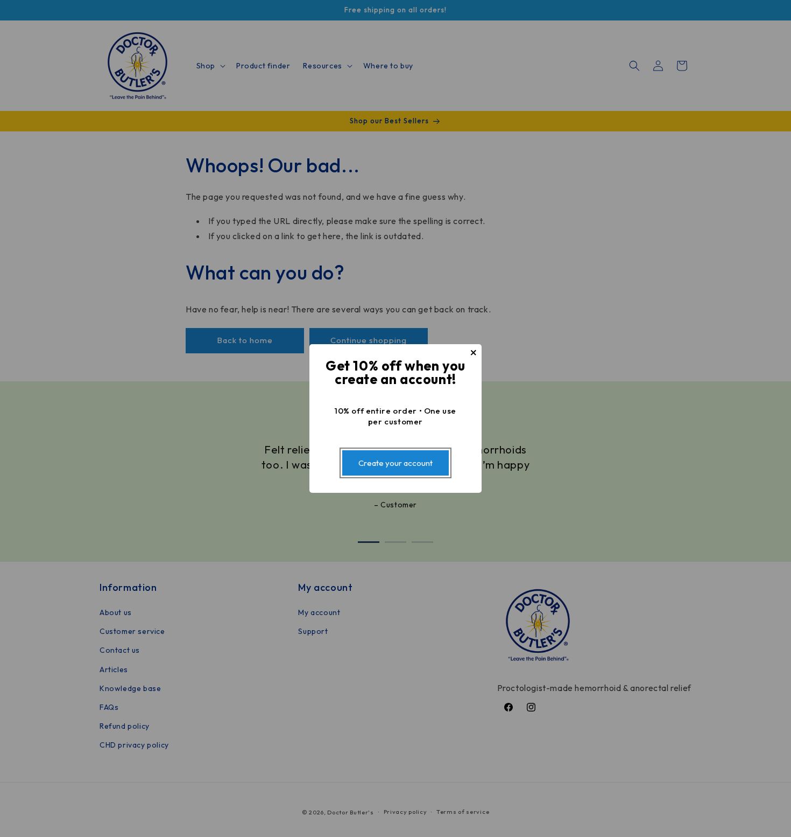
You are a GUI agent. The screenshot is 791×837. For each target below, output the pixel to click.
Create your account (395, 463)
